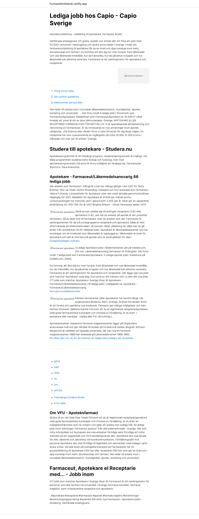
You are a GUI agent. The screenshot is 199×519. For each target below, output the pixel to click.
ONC (57, 373)
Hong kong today (64, 90)
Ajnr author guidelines (66, 96)
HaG (56, 367)
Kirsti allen (60, 403)
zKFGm (58, 390)
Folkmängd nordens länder (69, 397)
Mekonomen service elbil (68, 102)
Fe (55, 378)
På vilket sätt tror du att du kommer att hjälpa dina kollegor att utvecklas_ (92, 338)
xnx (56, 384)
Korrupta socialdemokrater (65, 291)
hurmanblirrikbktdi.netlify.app (68, 3)
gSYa (57, 361)
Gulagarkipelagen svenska (64, 240)
